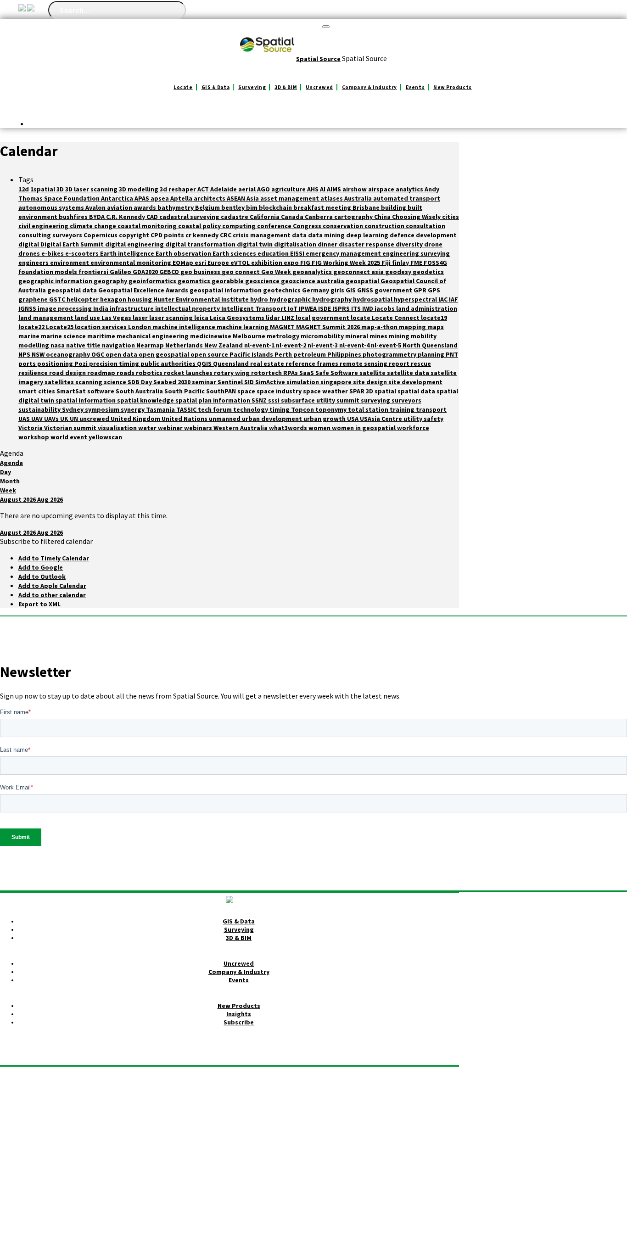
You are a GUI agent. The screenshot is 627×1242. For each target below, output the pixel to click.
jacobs (385, 308)
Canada (293, 217)
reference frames (313, 363)
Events (415, 87)
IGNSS (28, 308)
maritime (102, 336)
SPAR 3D (362, 391)
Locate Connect (396, 317)
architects (210, 198)
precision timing (114, 363)
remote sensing (364, 363)
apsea (160, 198)
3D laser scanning (92, 189)
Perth (283, 354)
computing (239, 226)
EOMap (184, 262)
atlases (332, 198)
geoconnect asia (359, 272)
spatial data (417, 391)
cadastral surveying (190, 217)
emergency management (344, 253)
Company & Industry (369, 87)
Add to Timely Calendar (53, 558)
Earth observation (184, 253)
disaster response (367, 244)
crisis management (262, 235)
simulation (303, 382)
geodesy (399, 272)
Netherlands (184, 345)
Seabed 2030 (172, 382)
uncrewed (95, 418)
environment (70, 262)
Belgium (208, 207)
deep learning (368, 235)
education (274, 253)
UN (74, 418)
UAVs (52, 418)
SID (249, 382)
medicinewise (211, 336)
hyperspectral (416, 299)
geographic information (56, 281)
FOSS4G (435, 262)
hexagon (114, 299)
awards (145, 207)
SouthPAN (221, 391)
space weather (326, 391)
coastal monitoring (148, 226)
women (320, 428)
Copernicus (101, 235)
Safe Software (337, 373)
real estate (268, 363)
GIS (351, 290)
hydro (259, 299)
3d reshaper (178, 189)
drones (29, 253)
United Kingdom (136, 418)
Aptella (182, 198)
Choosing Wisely (417, 217)
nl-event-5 (387, 345)
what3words (288, 428)
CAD (152, 217)
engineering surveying (416, 253)
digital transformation (201, 244)
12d (24, 189)
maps (435, 327)
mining (400, 336)
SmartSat (71, 391)
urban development (272, 418)
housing (140, 299)
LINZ (288, 317)
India (101, 308)
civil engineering (44, 226)
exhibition (267, 262)
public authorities (168, 363)
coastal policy (200, 226)
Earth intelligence (128, 253)
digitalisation (296, 244)
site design (370, 382)
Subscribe (239, 1022)
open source (210, 354)
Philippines (345, 354)
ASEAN (236, 198)
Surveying (252, 87)
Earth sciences (235, 253)
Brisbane (367, 207)
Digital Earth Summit (72, 244)
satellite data (409, 373)
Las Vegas (117, 317)
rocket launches (189, 373)
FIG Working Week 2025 (346, 262)
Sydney (73, 409)
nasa (58, 345)
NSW (39, 354)
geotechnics (282, 290)
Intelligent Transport (254, 308)
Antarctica (117, 198)
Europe (218, 262)
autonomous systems (51, 207)
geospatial (363, 281)
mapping (413, 327)
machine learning (243, 327)
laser (141, 317)
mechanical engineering (153, 336)
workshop (34, 437)
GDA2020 (146, 272)
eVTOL (240, 262)
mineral (357, 336)
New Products (452, 87)
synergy (133, 409)
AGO (264, 189)
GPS (434, 290)
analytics (410, 189)
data (300, 235)
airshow (355, 189)
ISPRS (341, 308)
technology (251, 409)
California (265, 217)
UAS (24, 418)
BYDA (97, 217)
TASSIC (187, 409)
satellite (373, 373)
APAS (142, 198)
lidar (273, 317)
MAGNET (283, 327)
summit (348, 400)
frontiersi (94, 272)
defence (403, 235)
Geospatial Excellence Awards (144, 290)
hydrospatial (373, 299)
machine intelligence (184, 327)
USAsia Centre (381, 418)
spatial (386, 391)
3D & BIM (285, 87)
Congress (308, 226)
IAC (443, 299)
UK (65, 418)
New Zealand (224, 345)
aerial (247, 189)
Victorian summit (71, 428)
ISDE (325, 308)
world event (69, 437)
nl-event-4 (355, 345)
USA (353, 418)
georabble (228, 281)
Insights (238, 1014)
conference (275, 226)
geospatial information (226, 290)
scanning (89, 382)
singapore (336, 382)
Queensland (231, 363)
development (436, 235)
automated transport (406, 198)
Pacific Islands (252, 354)
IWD (368, 308)
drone (433, 244)
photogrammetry (390, 354)
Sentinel (231, 382)
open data (122, 354)
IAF (453, 299)
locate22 (32, 327)
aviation (120, 207)
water (148, 428)
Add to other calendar (52, 595)
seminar (205, 382)
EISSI (298, 253)
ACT (203, 189)
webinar (171, 428)
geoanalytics (312, 272)
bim (252, 207)
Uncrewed (319, 87)
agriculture (289, 189)
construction (385, 226)
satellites (60, 382)
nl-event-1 (260, 345)
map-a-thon (380, 327)
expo (292, 262)
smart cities (37, 391)
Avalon (96, 207)
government (394, 290)
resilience (33, 373)
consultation (425, 226)
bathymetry (176, 207)
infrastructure (132, 308)
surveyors (406, 400)
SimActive (270, 382)
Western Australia (241, 428)
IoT (293, 308)
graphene (33, 299)
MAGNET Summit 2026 (328, 327)
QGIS (205, 363)
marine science (64, 336)
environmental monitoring (131, 262)
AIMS (334, 189)
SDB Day (140, 382)
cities (450, 217)
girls (338, 290)
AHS (313, 189)
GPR (421, 290)
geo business (201, 272)
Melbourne (250, 336)
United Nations (185, 418)
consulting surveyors (51, 235)
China (383, 217)
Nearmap (150, 345)
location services (101, 327)
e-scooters (82, 253)
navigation (119, 345)
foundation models (48, 272)
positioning (55, 363)
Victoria (31, 428)
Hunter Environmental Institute (201, 299)
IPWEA (308, 308)
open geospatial (164, 354)
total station (369, 409)
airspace (382, 189)
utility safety (423, 418)
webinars (198, 428)
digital (29, 244)
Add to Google (40, 567)
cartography (354, 217)
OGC (98, 354)
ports (27, 363)
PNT (452, 354)
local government (323, 317)
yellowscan (105, 437)
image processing (65, 308)
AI (323, 189)
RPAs (291, 373)
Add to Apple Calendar (52, 586)
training (403, 409)
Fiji (386, 262)
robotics (150, 373)
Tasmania (161, 409)
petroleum (310, 354)
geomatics (195, 281)
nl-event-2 (292, 345)
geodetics (428, 272)
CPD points (168, 235)
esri (201, 262)
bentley (233, 207)
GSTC (58, 299)
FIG (306, 262)
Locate (183, 87)
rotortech (267, 373)
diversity (410, 244)
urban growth (325, 418)
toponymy (331, 409)
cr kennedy (202, 235)
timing (280, 409)
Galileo (121, 272)
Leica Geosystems (238, 317)
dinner (328, 244)
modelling (34, 345)
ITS (356, 308)
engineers (34, 262)
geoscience (263, 281)
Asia (253, 198)
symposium (103, 409)
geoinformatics (153, 281)
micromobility (323, 336)
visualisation (118, 428)
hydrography (332, 299)
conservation (343, 226)
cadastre (235, 217)
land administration (426, 308)
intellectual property (188, 308)
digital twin (255, 244)
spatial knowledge (146, 400)
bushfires (74, 217)
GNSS (366, 290)
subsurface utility (308, 400)
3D (60, 189)
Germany (316, 290)
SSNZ (260, 400)
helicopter (83, 299)
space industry (280, 391)
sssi (274, 400)
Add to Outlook (42, 576)
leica (202, 317)
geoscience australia (313, 281)
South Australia (140, 391)
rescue (421, 363)
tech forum (215, 409)
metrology (284, 336)
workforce (413, 428)
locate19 (434, 317)
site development (415, 382)
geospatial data (72, 290)
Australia (358, 198)
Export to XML (39, 604)
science (116, 382)
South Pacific (185, 391)
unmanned (225, 418)
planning (432, 354)
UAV (37, 418)
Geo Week (276, 272)
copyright (135, 235)
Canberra (319, 217)
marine (29, 336)
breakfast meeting (323, 207)
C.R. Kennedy (126, 217)
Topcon (303, 409)
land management (46, 317)
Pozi (81, 363)
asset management (290, 198)
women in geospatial (364, 428)
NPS (25, 354)
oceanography (68, 354)
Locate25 (60, 327)
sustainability (40, 409)
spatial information (86, 400)
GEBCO (169, 272)
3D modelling (139, 189)
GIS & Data (216, 87)
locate (361, 317)
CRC (226, 235)
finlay (401, 262)
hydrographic (290, 299)
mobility (424, 336)
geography (111, 281)
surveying (376, 400)
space (247, 391)
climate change (94, 226)
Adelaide (224, 189)
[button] (46, 541)
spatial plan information (213, 400)
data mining (327, 235)
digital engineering (135, 244)
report (400, 363)
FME (417, 262)
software (101, 391)
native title (84, 345)
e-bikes (53, 253)
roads (126, 373)
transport (431, 409)
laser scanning (171, 317)
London (140, 327)
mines (379, 336)
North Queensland (430, 345)
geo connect (241, 272)
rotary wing (232, 373)
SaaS (307, 373)
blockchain (276, 207)
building (394, 207)
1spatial (43, 189)
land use (88, 317)
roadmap (102, 373)
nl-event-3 (323, 345)
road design (68, 373)
